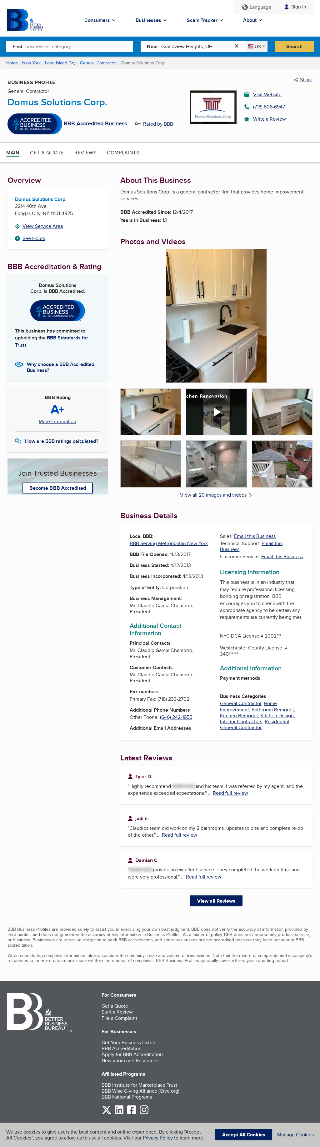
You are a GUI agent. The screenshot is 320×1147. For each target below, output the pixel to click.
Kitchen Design (277, 715)
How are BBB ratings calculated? (61, 441)
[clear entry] (238, 46)
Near (152, 46)
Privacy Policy (158, 1137)
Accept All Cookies (243, 1134)
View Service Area (42, 226)
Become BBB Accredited (57, 488)
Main (12, 152)
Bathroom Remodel (273, 709)
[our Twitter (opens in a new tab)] (107, 1113)
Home (12, 63)
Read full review (230, 793)
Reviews (85, 152)
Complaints (123, 152)
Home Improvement (248, 706)
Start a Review (117, 1011)
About (250, 20)
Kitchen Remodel (239, 715)
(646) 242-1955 (176, 717)
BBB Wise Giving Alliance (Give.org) (140, 1090)
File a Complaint (119, 1018)
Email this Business (255, 536)
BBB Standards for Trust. (51, 341)
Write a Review (269, 119)
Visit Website (267, 95)
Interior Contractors (241, 721)
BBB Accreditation (122, 1048)
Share (306, 79)
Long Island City (60, 63)
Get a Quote (47, 152)
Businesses (148, 20)
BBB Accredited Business (95, 123)
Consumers (97, 20)
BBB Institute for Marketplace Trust (139, 1085)
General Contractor (98, 63)
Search (294, 46)
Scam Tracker (202, 20)
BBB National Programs (127, 1096)
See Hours (33, 238)
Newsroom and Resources (130, 1060)
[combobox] (79, 46)
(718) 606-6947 (269, 107)
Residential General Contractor (254, 724)
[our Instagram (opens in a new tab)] (144, 1113)
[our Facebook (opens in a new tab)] (132, 1113)
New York (31, 63)
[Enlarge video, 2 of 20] (216, 412)
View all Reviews (216, 900)
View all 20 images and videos (213, 495)
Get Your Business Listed (128, 1042)
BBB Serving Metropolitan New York (169, 543)
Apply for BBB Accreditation (132, 1054)
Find (17, 46)
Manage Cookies (295, 1135)
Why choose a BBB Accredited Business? (60, 367)
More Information (57, 421)
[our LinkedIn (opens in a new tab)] (119, 1113)
